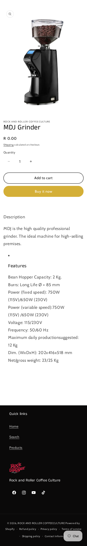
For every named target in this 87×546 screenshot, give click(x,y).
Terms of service (72, 529)
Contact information (57, 536)
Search (14, 437)
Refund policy (27, 529)
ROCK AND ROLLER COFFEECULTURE (41, 523)
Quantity (9, 152)
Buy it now (43, 191)
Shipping (8, 144)
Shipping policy (31, 536)
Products (16, 447)
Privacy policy (49, 529)
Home (13, 426)
